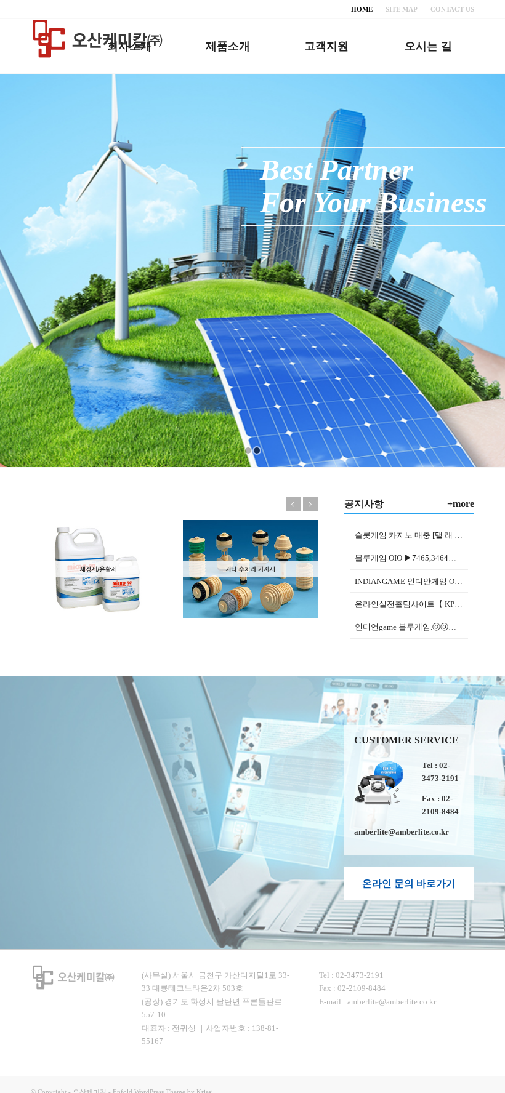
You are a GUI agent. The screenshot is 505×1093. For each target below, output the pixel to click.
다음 (310, 504)
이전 (293, 504)
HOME (362, 9)
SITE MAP (402, 9)
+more (460, 503)
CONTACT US (452, 9)
